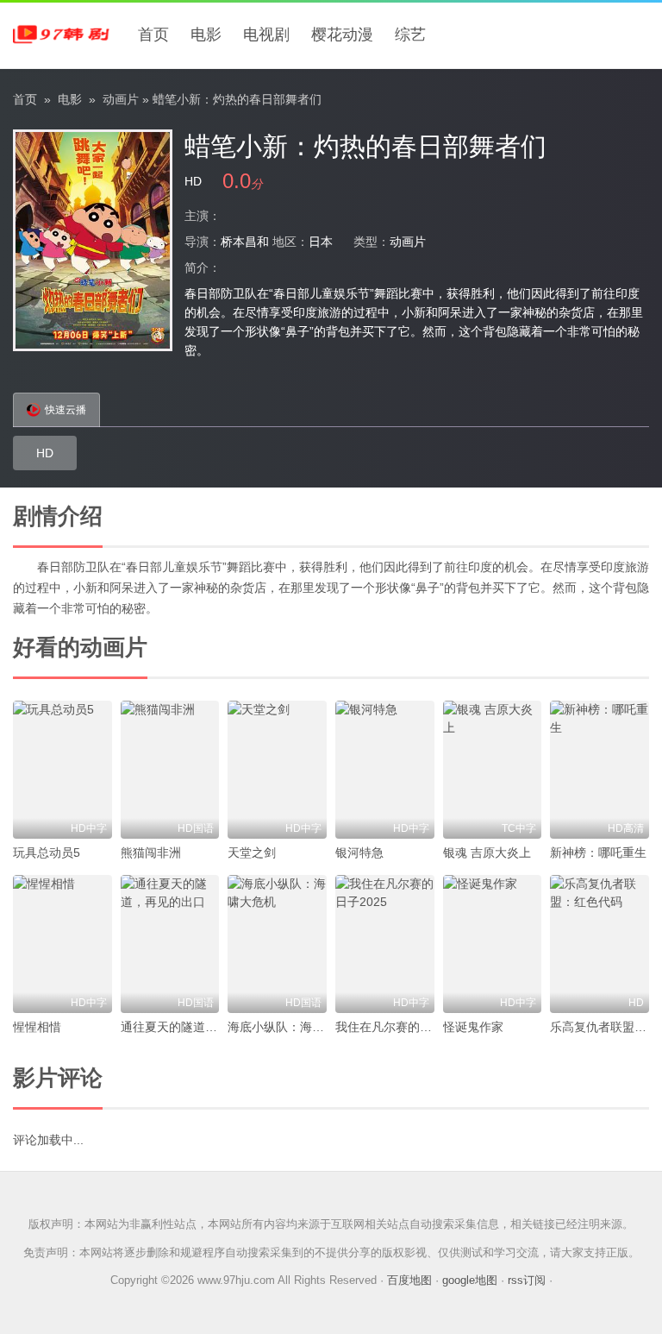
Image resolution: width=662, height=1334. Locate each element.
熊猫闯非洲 (151, 852)
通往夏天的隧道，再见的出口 (199, 1027)
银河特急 (359, 852)
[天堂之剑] (277, 770)
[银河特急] (384, 770)
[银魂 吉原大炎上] (492, 770)
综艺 (410, 34)
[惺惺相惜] (62, 944)
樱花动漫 (342, 34)
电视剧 (266, 34)
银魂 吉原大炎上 (487, 852)
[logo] (64, 34)
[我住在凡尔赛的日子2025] (384, 944)
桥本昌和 (245, 242)
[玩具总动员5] (62, 770)
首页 (153, 34)
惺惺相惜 (37, 1027)
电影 (206, 34)
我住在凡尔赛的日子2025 (403, 1027)
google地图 (469, 1280)
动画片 (121, 99)
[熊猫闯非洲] (170, 770)
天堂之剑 (252, 852)
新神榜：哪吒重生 (598, 852)
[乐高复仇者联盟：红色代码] (599, 944)
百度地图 (409, 1280)
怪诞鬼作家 (473, 1027)
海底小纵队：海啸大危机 (294, 1027)
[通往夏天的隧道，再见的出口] (170, 944)
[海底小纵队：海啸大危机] (277, 944)
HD (44, 453)
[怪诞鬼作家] (492, 944)
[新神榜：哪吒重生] (599, 770)
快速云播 (65, 410)
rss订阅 (527, 1280)
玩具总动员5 (46, 852)
